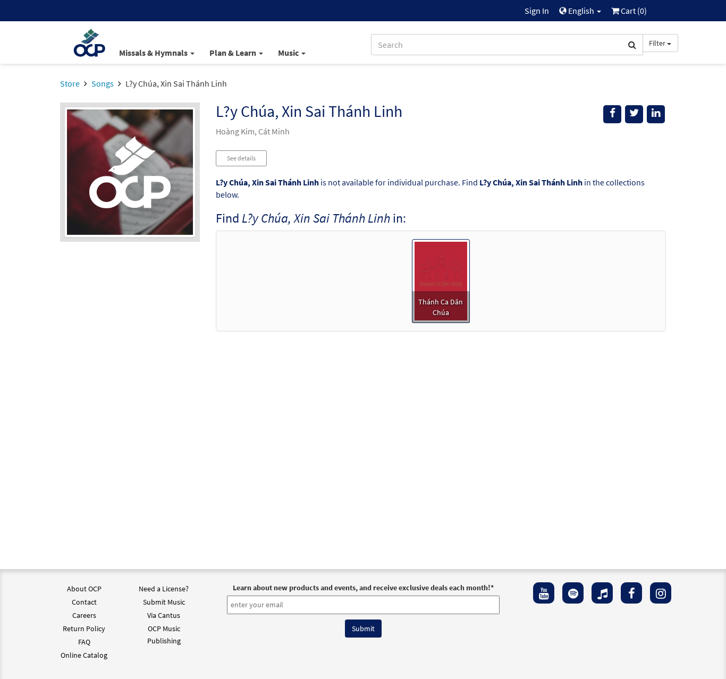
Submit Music (164, 602)
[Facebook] (631, 593)
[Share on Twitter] (634, 114)
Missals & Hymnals (154, 52)
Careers (84, 615)
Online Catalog (84, 655)
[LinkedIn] (656, 114)
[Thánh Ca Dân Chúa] (441, 280)
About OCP (84, 588)
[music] (602, 593)
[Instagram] (660, 593)
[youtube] (543, 593)
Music (289, 52)
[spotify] (573, 593)
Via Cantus (163, 615)
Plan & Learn (233, 52)
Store (70, 83)
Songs (102, 83)
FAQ (84, 642)
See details (241, 158)
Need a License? (164, 588)
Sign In (537, 10)
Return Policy (84, 628)
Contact (84, 602)
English (581, 10)
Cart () (633, 10)
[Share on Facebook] (612, 114)
